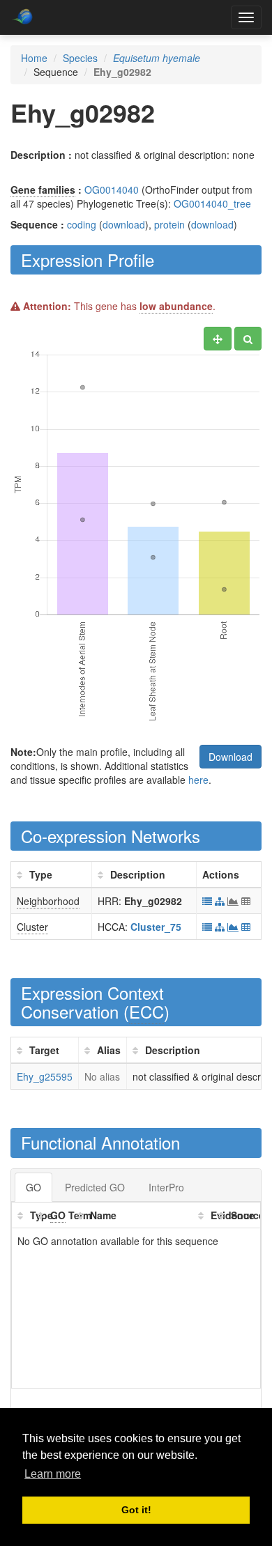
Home (34, 58)
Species (80, 58)
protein (169, 224)
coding (81, 224)
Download (230, 757)
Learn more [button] (52, 1474)
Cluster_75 (155, 927)
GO (33, 1187)
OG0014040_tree (212, 203)
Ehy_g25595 (45, 1076)
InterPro (166, 1187)
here (198, 780)
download (124, 224)
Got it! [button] (136, 1509)
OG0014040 (111, 189)
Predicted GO (95, 1187)
